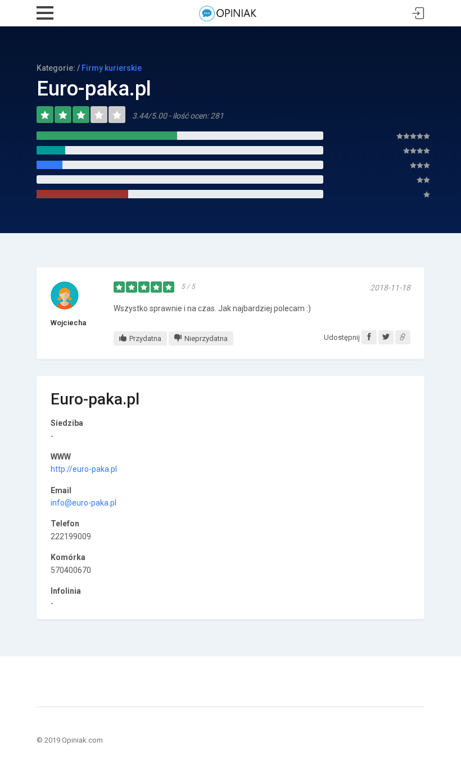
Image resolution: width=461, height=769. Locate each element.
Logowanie (418, 13)
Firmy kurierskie (112, 67)
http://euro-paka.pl (84, 469)
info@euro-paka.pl (83, 502)
